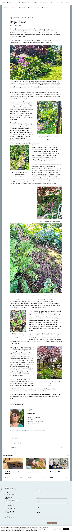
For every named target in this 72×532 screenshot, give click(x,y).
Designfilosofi (45, 7)
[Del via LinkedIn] (17, 443)
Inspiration (37, 7)
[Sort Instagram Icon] (13, 512)
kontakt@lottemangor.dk (13, 500)
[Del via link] (21, 443)
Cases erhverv (22, 7)
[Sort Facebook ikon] (5, 512)
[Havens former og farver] (36, 463)
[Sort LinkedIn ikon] (8, 512)
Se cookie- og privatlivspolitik (30, 530)
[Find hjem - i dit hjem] (59, 463)
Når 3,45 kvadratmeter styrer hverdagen (13, 472)
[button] (17, 2)
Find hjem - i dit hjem (56, 472)
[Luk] (70, 529)
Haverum (30, 7)
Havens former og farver (34, 472)
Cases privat (13, 7)
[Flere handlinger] (61, 17)
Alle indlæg (5, 7)
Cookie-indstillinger (56, 529)
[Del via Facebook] (10, 443)
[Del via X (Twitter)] (14, 443)
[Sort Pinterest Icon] (11, 512)
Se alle (67, 455)
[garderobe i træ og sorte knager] (13, 463)
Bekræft (65, 529)
